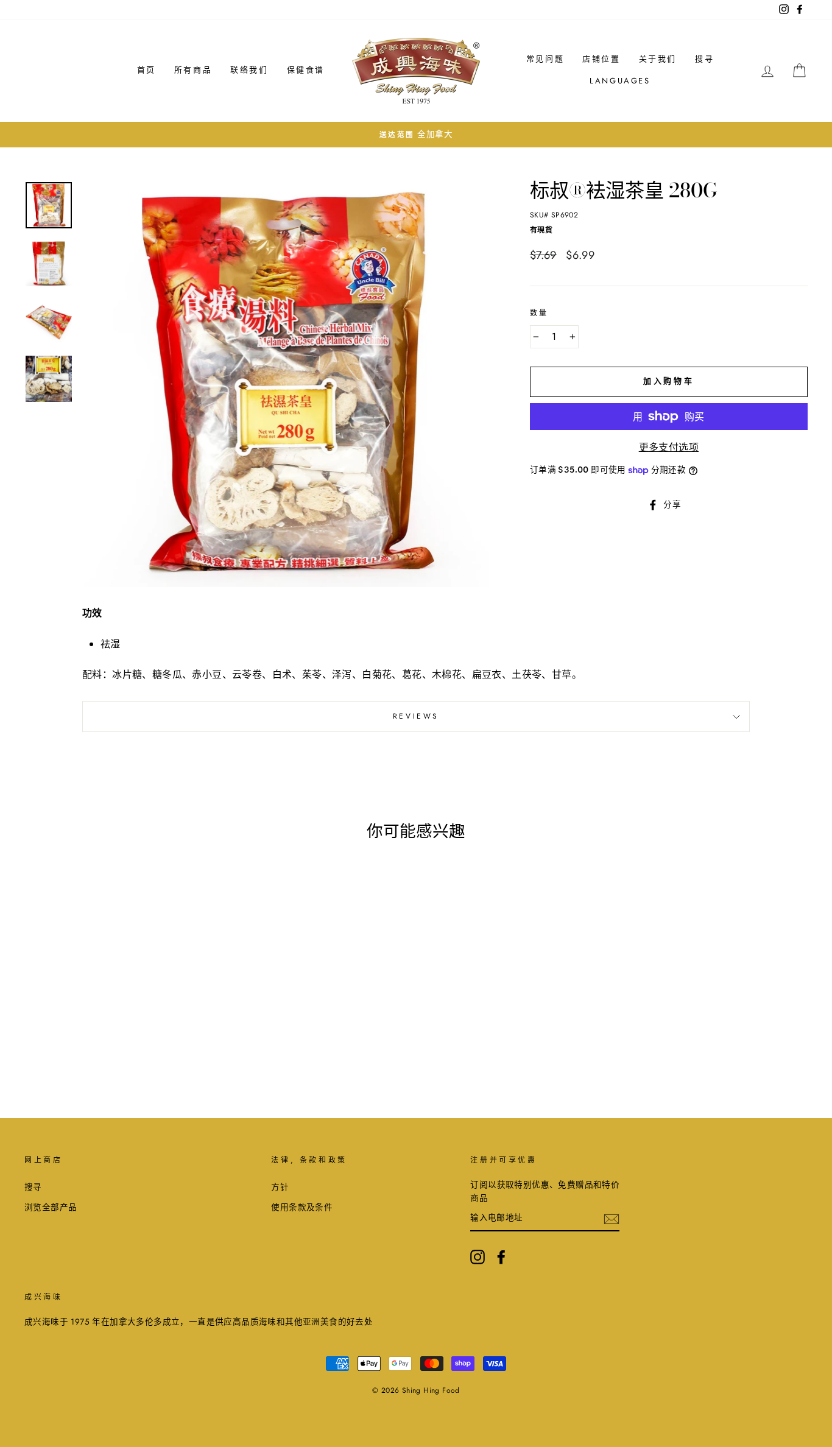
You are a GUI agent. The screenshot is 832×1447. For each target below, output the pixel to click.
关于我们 (658, 59)
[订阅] (611, 1218)
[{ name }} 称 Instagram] (477, 1257)
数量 (539, 313)
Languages (620, 80)
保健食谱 (306, 70)
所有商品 (193, 70)
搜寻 (704, 59)
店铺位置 (601, 59)
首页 (146, 70)
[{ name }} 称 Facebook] (501, 1257)
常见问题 (545, 59)
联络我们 (249, 70)
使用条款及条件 (302, 1207)
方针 (280, 1187)
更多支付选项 (669, 447)
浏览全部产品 (50, 1207)
